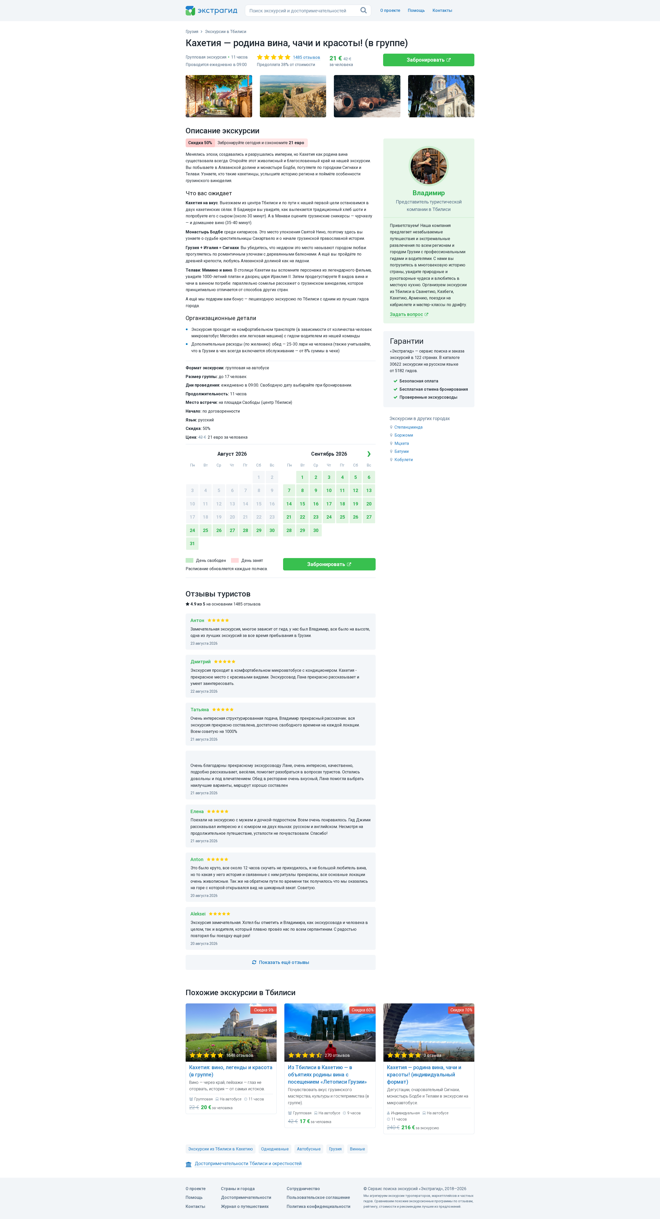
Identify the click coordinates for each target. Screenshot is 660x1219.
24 (192, 530)
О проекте (390, 10)
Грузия (335, 1149)
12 (218, 503)
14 (245, 503)
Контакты (442, 10)
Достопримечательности (246, 1197)
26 (218, 530)
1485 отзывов (306, 57)
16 (272, 503)
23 (272, 517)
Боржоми (403, 435)
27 (232, 530)
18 (205, 517)
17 (192, 517)
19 (218, 517)
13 (232, 503)
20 (232, 517)
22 (258, 517)
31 (192, 543)
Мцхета (401, 443)
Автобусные (309, 1149)
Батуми (401, 451)
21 (245, 517)
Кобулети (403, 459)
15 (258, 503)
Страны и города (238, 1188)
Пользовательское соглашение (318, 1197)
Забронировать (426, 60)
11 (205, 503)
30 (272, 530)
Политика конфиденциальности (318, 1206)
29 (258, 530)
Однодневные (275, 1149)
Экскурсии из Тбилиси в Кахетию (220, 1149)
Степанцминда (408, 427)
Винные (357, 1149)
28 (245, 530)
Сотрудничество (303, 1188)
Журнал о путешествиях (245, 1206)
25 (205, 530)
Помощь (416, 10)
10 (192, 503)
